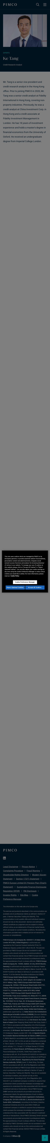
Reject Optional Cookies (15, 587)
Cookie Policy (15, 576)
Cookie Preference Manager (25, 582)
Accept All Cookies (34, 587)
